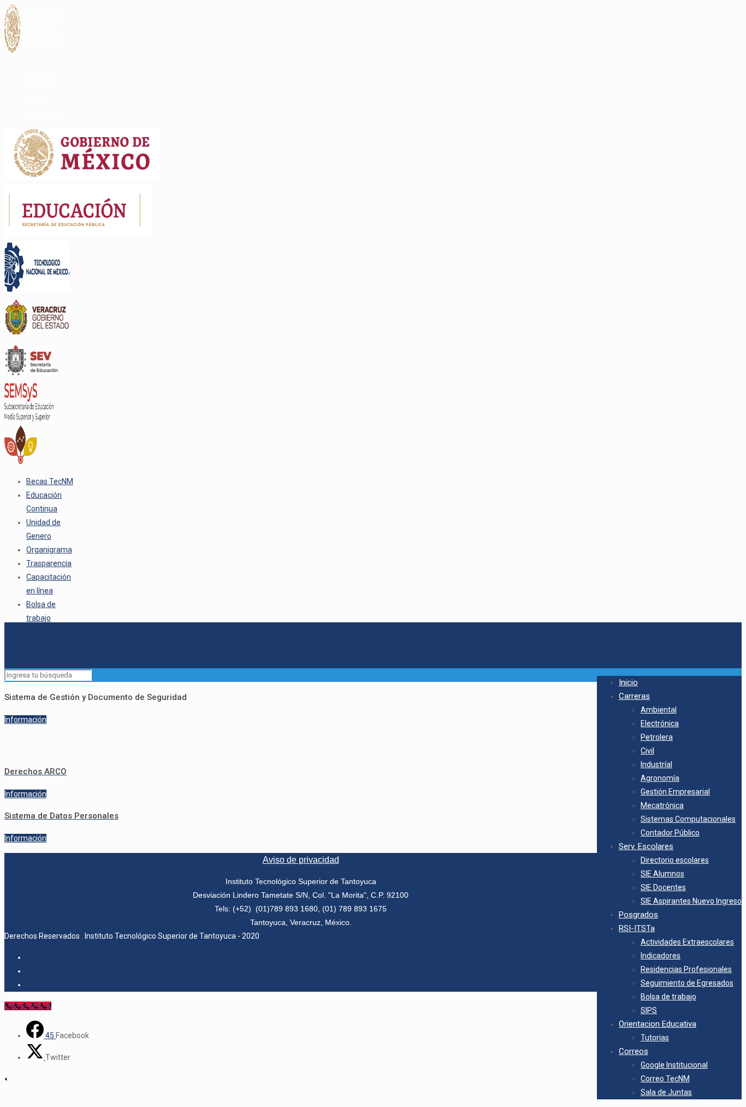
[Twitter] (35, 1057)
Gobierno (41, 71)
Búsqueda (43, 112)
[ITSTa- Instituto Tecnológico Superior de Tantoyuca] (5, 641)
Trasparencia (49, 563)
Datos (36, 99)
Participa (41, 85)
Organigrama (49, 549)
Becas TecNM (49, 481)
